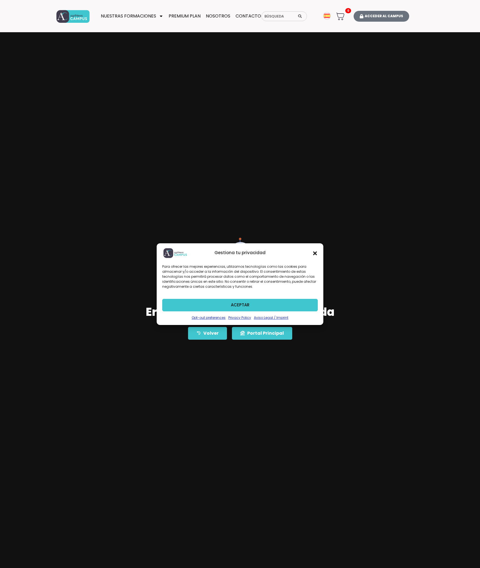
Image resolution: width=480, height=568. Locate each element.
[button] (315, 253)
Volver (211, 333)
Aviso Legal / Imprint (271, 317)
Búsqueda (274, 16)
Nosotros (218, 16)
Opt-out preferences (209, 317)
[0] (340, 15)
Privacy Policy (239, 317)
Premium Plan (185, 16)
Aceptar (240, 305)
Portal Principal (265, 333)
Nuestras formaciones (128, 16)
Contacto (248, 16)
